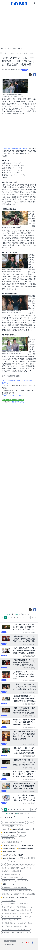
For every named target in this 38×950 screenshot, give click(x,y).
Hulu (22, 835)
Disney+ (29, 829)
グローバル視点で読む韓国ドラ (12, 842)
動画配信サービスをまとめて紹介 (24, 894)
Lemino (14, 835)
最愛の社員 (15, 871)
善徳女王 (24, 864)
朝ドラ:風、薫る (7, 822)
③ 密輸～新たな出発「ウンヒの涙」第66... (15, 910)
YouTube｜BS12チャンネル (13, 395)
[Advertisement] (19, 21)
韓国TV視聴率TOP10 (9, 852)
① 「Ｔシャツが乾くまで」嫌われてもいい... (16, 903)
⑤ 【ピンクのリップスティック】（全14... (15, 916)
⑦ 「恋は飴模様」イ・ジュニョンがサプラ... (16, 923)
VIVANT (30, 822)
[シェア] (34, 74)
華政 (17, 864)
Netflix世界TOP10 (9, 858)
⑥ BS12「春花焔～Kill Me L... (11, 920)
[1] (2, 617)
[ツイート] (30, 74)
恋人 (32, 864)
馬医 (32, 858)
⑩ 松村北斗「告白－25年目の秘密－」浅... (15, 932)
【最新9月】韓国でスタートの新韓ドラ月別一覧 (18, 845)
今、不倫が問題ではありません (12, 874)
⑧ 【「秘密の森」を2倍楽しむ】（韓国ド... (16, 926)
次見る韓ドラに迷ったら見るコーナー (14, 887)
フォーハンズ (22, 881)
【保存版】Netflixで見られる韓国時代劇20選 (16, 891)
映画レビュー (6, 894)
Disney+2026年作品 (9, 832)
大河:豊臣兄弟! (20, 822)
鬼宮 (3, 864)
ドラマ (19, 53)
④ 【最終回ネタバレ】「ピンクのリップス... (16, 913)
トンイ (13, 861)
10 (32, 617)
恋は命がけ (5, 871)
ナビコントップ (6, 48)
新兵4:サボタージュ (8, 881)
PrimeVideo (22, 832)
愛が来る (5, 868)
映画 (25, 53)
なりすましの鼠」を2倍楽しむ (11, 877)
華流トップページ (8, 884)
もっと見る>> (8, 900)
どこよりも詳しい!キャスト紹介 (13, 855)
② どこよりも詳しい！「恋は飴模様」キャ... (16, 907)
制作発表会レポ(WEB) (25, 848)
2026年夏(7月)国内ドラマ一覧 (11, 826)
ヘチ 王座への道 (22, 858)
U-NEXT (4, 835)
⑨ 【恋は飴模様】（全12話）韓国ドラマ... (15, 929)
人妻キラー (25, 868)
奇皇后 (10, 864)
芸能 (31, 53)
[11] (35, 617)
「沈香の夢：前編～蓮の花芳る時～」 (15, 148)
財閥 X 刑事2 (15, 868)
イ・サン (5, 861)
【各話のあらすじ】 (18, 402)
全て (6, 53)
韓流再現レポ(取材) (9, 848)
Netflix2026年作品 (17, 829)
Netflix (4, 829)
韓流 (12, 53)
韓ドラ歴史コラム (7, 839)
